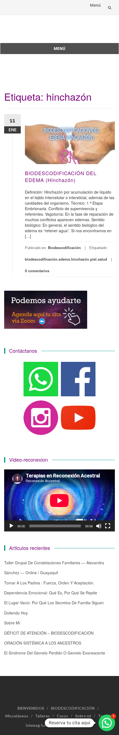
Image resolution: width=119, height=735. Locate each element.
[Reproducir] (11, 526)
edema (64, 259)
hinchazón (80, 259)
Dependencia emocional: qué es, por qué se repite (50, 592)
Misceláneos (16, 715)
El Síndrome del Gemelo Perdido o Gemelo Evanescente (54, 653)
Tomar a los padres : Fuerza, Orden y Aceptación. (49, 583)
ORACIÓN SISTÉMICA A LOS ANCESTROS (42, 643)
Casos (62, 715)
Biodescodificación (64, 247)
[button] (107, 723)
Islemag (33, 725)
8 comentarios (37, 270)
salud (102, 259)
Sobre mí (12, 623)
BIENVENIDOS (30, 708)
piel (93, 259)
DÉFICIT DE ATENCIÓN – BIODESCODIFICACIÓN (49, 633)
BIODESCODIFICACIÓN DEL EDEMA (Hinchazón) (61, 176)
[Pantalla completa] (107, 526)
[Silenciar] (99, 526)
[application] (59, 500)
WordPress (82, 725)
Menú (95, 5)
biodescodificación (41, 259)
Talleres (42, 715)
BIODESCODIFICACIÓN (73, 708)
